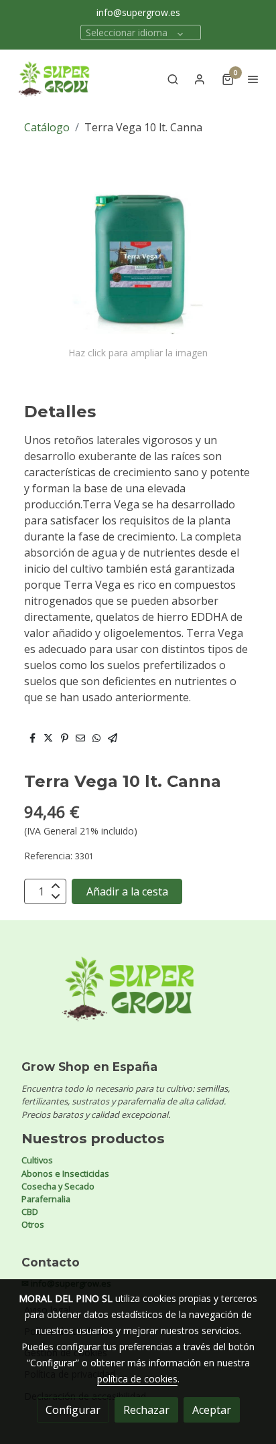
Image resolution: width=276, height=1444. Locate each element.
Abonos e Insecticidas (65, 1173)
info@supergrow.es (138, 12)
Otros (32, 1224)
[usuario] (200, 79)
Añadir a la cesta (127, 891)
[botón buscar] (173, 79)
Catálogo (47, 127)
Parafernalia (45, 1199)
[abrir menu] (253, 79)
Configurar (73, 1409)
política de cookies (137, 1378)
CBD (29, 1212)
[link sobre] (138, 997)
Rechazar (146, 1409)
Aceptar (211, 1409)
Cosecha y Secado (57, 1186)
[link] (53, 79)
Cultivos (37, 1160)
